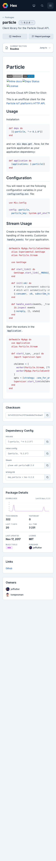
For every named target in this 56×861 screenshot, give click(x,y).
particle (9, 22)
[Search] (42, 5)
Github (9, 568)
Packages (9, 17)
